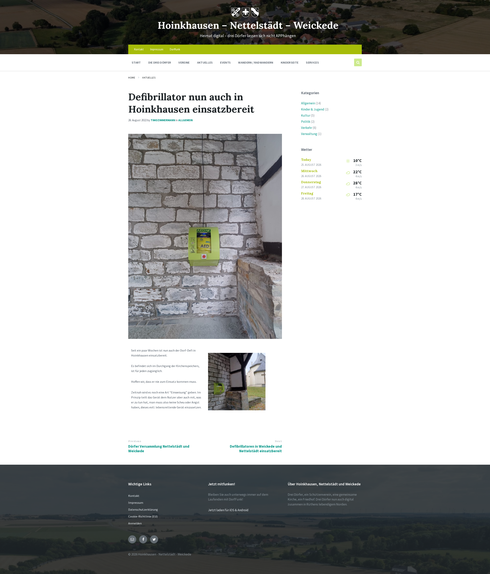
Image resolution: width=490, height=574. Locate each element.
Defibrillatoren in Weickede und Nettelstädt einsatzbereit (256, 448)
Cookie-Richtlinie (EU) (143, 516)
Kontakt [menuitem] (139, 49)
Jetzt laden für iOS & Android (228, 510)
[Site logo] (245, 16)
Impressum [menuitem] (156, 49)
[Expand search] (358, 62)
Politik (305, 121)
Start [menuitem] (136, 62)
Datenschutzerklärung (143, 509)
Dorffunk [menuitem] (175, 49)
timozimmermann (163, 120)
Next (278, 441)
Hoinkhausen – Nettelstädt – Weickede (248, 25)
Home (131, 77)
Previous (134, 441)
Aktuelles (149, 77)
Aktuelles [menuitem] (205, 62)
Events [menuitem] (225, 62)
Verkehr (306, 128)
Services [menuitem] (312, 62)
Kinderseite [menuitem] (290, 62)
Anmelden (135, 523)
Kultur (305, 115)
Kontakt (133, 496)
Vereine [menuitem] (183, 62)
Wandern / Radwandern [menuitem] (255, 62)
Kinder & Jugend (312, 109)
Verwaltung (309, 134)
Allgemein (185, 120)
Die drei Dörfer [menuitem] (159, 62)
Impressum (135, 502)
